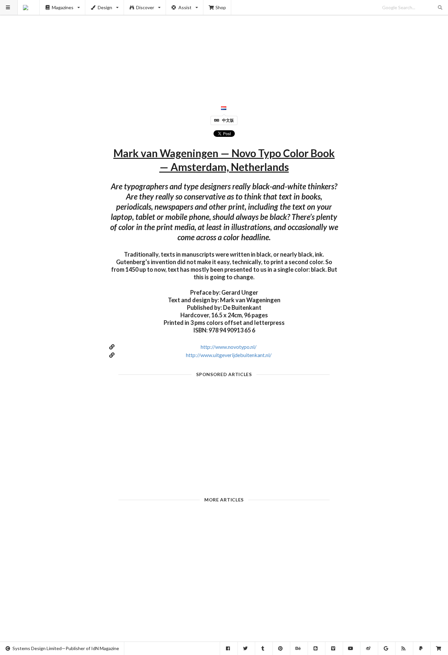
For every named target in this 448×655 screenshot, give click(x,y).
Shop (220, 7)
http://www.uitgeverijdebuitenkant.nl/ (229, 355)
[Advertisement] (224, 46)
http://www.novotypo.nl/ (228, 347)
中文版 (228, 120)
